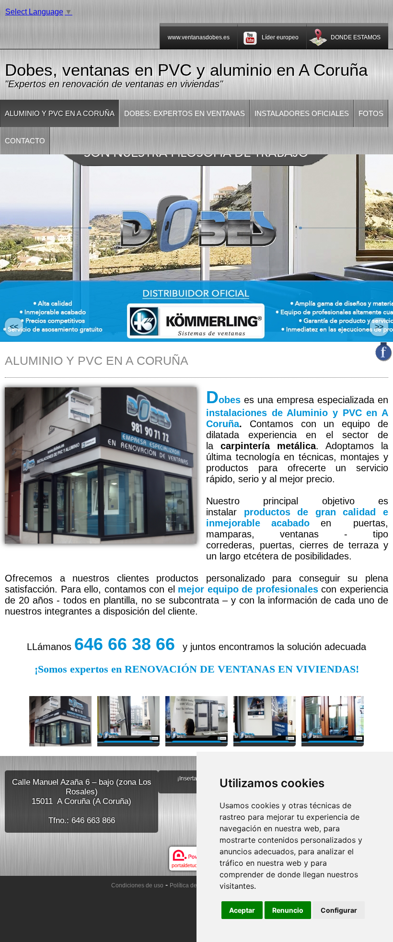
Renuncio (287, 910)
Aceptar (242, 910)
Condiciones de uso (137, 885)
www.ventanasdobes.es (199, 37)
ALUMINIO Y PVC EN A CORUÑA (60, 113)
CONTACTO (25, 141)
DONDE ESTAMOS (356, 37)
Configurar (339, 910)
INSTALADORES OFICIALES (301, 113)
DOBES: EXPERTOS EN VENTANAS (184, 113)
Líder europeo (280, 37)
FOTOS (370, 113)
